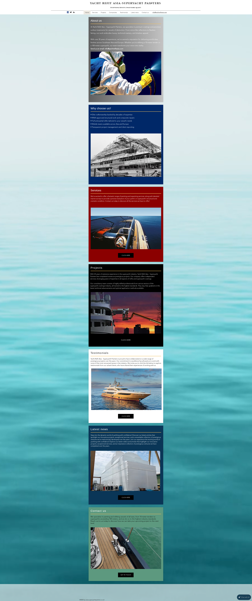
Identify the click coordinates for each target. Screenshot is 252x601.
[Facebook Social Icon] (68, 12)
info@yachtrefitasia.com (114, 49)
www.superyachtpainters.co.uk (95, 600)
